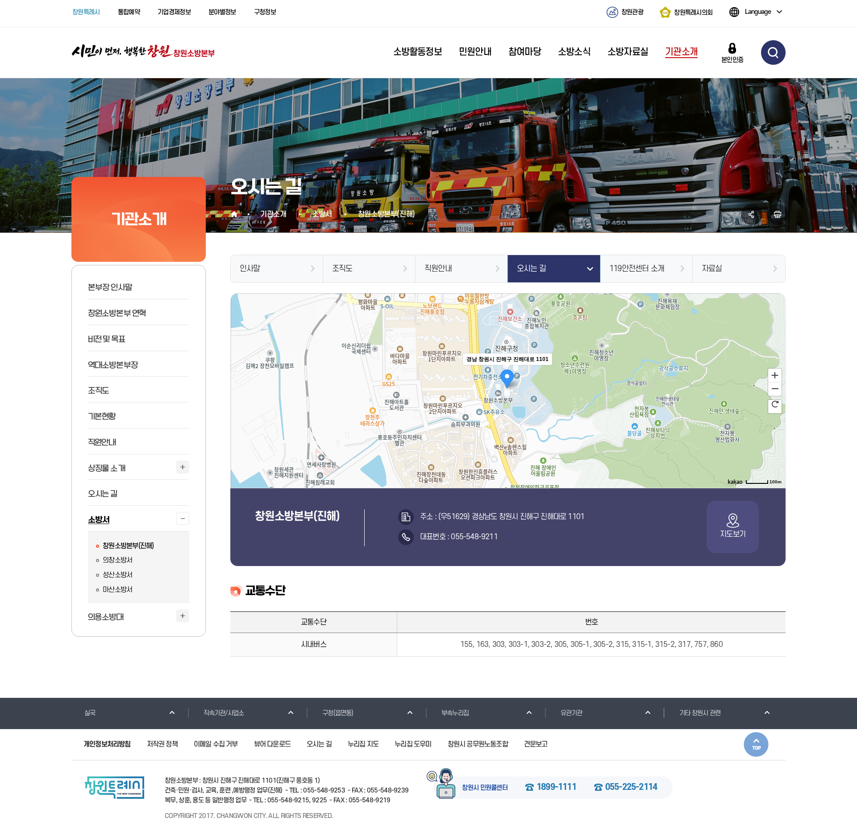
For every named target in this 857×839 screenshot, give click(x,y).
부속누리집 (455, 713)
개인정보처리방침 (107, 744)
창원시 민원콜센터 (485, 788)
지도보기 (732, 534)
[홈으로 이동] (143, 51)
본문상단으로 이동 (756, 744)
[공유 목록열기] (751, 214)
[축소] (774, 387)
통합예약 (129, 12)
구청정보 (265, 12)
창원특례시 (86, 12)
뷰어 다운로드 (272, 744)
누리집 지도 (363, 744)
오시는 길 (531, 268)
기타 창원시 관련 (699, 713)
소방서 (322, 214)
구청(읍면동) (337, 713)
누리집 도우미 (413, 744)
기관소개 (273, 214)
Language (758, 12)
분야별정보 (222, 12)
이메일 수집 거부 (216, 744)
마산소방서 (117, 590)
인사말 (250, 268)
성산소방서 (117, 575)
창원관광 (632, 12)
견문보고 (536, 744)
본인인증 (732, 59)
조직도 (342, 268)
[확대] (774, 374)
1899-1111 (556, 788)
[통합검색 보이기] (773, 52)
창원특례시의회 (693, 12)
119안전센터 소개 (636, 268)
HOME (234, 214)
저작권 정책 (162, 744)
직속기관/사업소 (224, 713)
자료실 (712, 268)
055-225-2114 (631, 788)
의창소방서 (117, 560)
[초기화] (774, 403)
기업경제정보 (174, 12)
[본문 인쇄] (777, 214)
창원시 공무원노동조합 (478, 744)
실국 (89, 713)
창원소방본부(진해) (128, 546)
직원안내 (438, 268)
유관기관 (571, 713)
